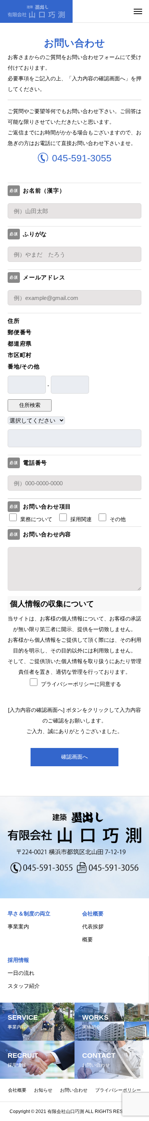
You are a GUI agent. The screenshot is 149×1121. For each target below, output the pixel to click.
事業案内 (18, 926)
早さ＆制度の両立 (29, 914)
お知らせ (43, 1090)
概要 (87, 939)
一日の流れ (21, 973)
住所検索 (29, 405)
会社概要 (93, 914)
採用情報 (18, 960)
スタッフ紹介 (24, 986)
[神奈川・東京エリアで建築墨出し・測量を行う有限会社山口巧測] (36, 11)
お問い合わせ (73, 1090)
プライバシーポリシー (118, 1090)
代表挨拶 (93, 926)
